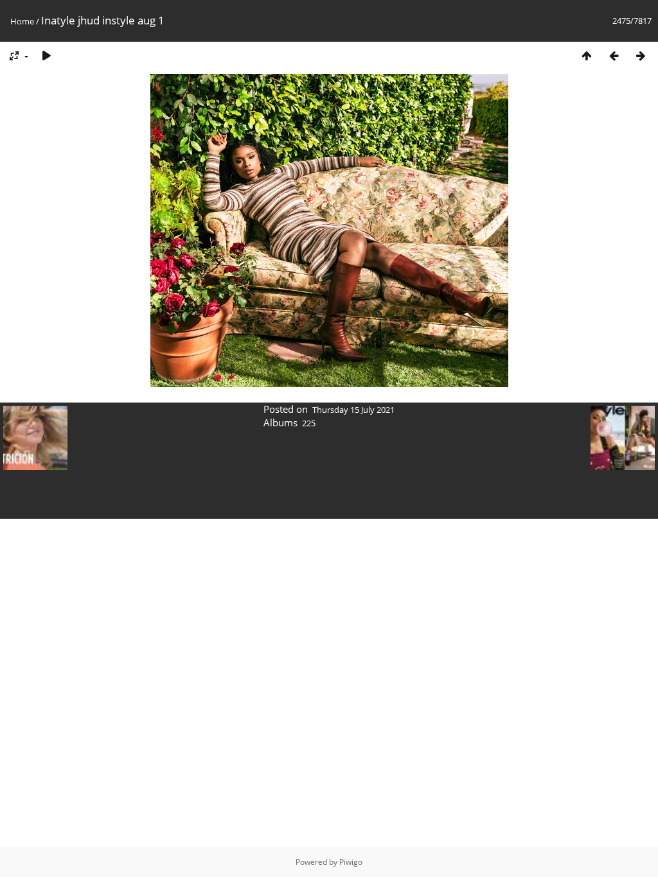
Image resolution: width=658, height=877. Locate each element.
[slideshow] (46, 55)
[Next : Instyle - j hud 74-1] (640, 55)
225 (309, 423)
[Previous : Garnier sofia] (613, 55)
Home (22, 21)
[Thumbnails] (586, 55)
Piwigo (350, 861)
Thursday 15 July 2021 (353, 409)
